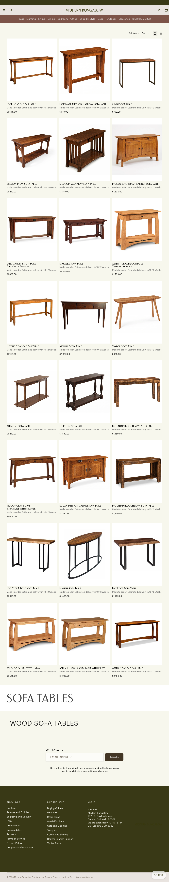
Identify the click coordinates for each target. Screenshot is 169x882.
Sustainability (14, 830)
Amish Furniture (55, 821)
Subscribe (114, 757)
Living (41, 19)
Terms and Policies (84, 877)
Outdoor (111, 19)
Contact (11, 808)
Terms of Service (16, 839)
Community (13, 825)
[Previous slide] (64, 70)
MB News (52, 812)
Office (73, 19)
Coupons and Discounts (20, 847)
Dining (51, 19)
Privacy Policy (14, 843)
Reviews (11, 834)
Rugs (21, 19)
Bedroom (63, 19)
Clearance (124, 19)
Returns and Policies (18, 812)
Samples (51, 830)
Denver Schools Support (60, 838)
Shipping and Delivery (19, 817)
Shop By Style (87, 19)
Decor (101, 19)
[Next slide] (105, 70)
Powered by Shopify (62, 877)
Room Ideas (53, 816)
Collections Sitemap (57, 834)
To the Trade (54, 843)
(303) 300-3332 (141, 19)
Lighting (31, 19)
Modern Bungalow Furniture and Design (33, 877)
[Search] (11, 10)
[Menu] (4, 10)
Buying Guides (55, 808)
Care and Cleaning (57, 825)
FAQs (9, 821)
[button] (146, 33)
